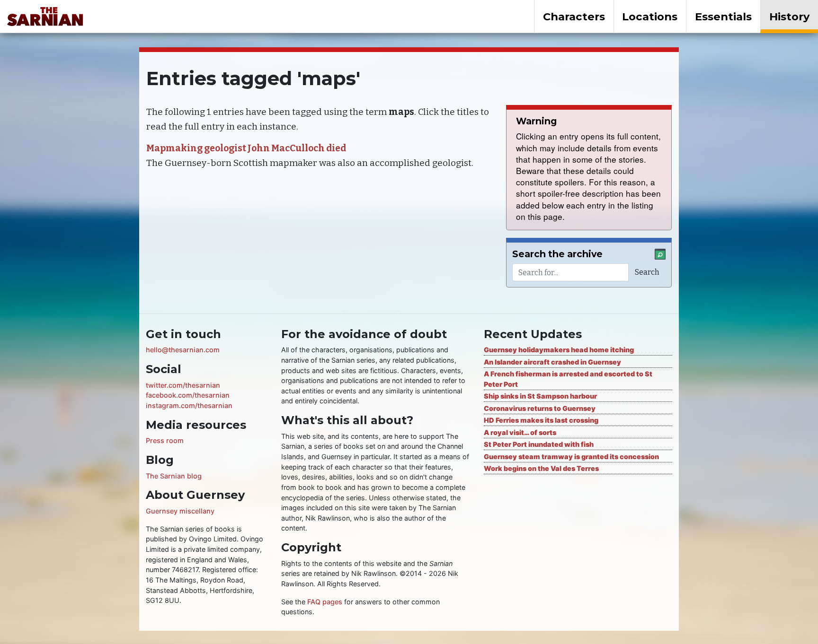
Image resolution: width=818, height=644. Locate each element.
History (789, 16)
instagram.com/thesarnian (189, 405)
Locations (649, 16)
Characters (574, 16)
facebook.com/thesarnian (188, 395)
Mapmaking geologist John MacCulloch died (246, 148)
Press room (165, 440)
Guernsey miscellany (180, 511)
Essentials (723, 16)
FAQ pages (324, 602)
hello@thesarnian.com (183, 350)
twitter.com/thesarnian (183, 385)
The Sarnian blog (174, 476)
